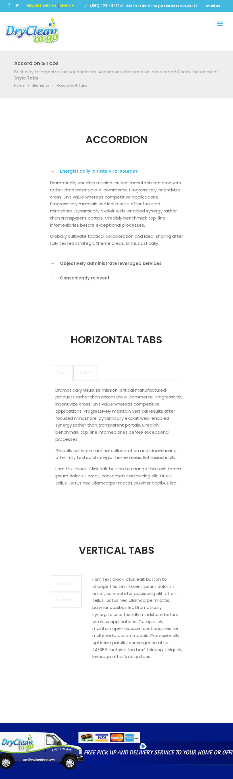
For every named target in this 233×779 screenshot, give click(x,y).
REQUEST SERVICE (41, 5)
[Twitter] (18, 5)
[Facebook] (10, 5)
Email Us (212, 5)
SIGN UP (67, 5)
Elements (40, 85)
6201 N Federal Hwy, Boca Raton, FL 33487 (162, 5)
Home (19, 85)
